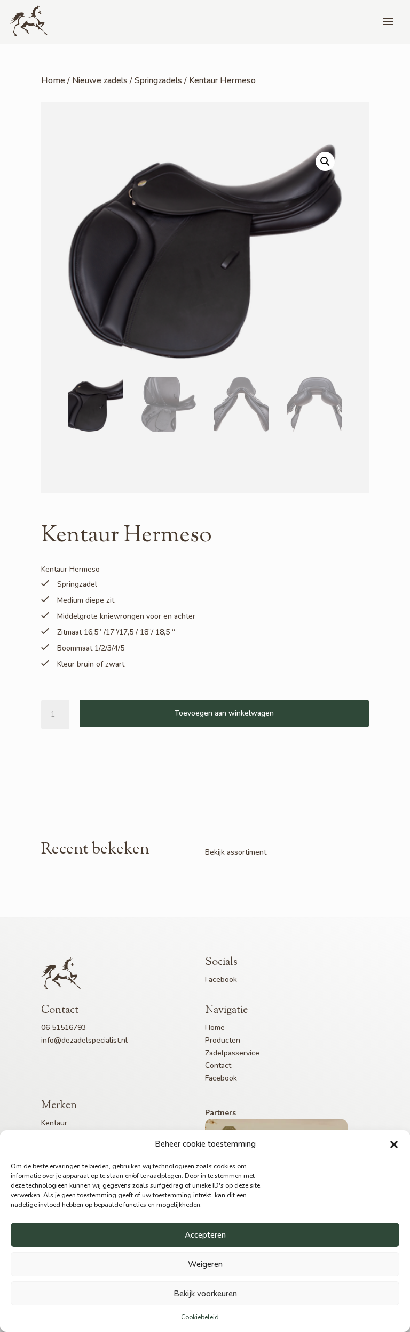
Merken (59, 1106)
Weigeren (205, 1264)
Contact (218, 1065)
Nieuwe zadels (100, 80)
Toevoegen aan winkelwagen (224, 713)
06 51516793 (63, 1027)
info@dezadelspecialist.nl (84, 1040)
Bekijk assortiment (235, 852)
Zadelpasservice (232, 1053)
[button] (394, 1144)
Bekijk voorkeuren (205, 1293)
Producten (222, 1040)
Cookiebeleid (200, 1317)
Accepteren (205, 1235)
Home (53, 80)
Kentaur (54, 1123)
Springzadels (158, 80)
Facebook (221, 979)
